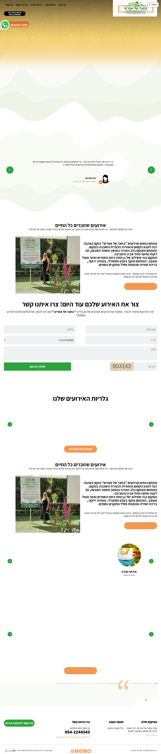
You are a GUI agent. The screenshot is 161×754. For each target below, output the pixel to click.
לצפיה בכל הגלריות (80, 449)
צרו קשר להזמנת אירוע (19, 723)
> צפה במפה (151, 735)
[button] (153, 4)
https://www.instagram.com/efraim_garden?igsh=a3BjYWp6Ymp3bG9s (73, 736)
